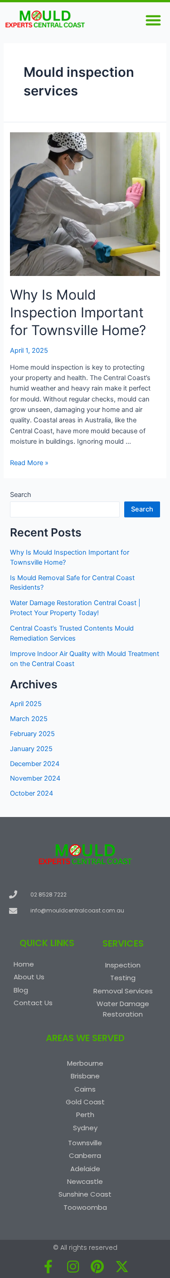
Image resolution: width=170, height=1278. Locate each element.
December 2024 (34, 764)
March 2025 (29, 719)
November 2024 (35, 778)
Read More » (29, 463)
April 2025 (26, 704)
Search (20, 495)
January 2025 (31, 749)
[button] (153, 20)
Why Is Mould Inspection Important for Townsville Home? (78, 312)
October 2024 (31, 793)
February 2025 (32, 734)
